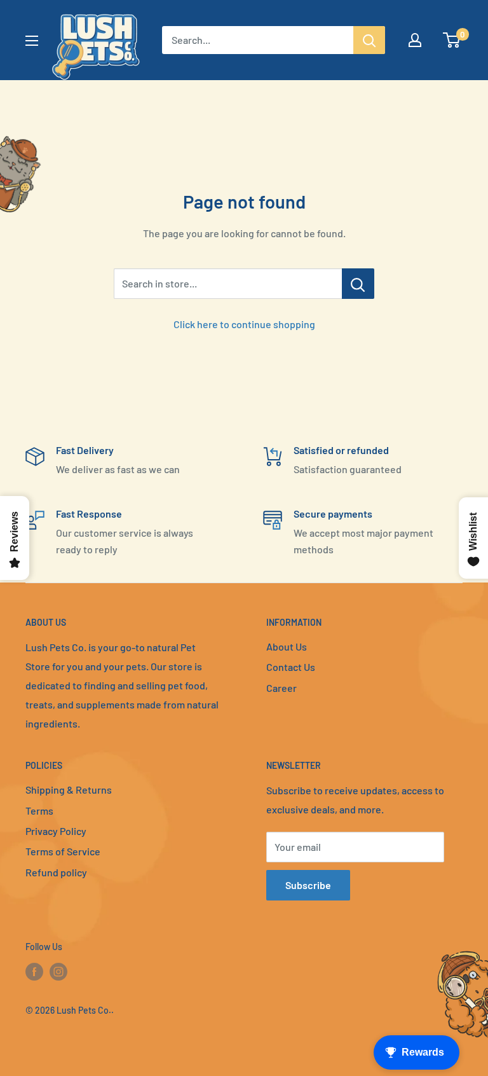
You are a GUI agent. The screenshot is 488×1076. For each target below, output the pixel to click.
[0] (452, 40)
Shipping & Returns (68, 789)
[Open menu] (31, 41)
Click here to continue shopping (244, 324)
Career (281, 688)
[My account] (415, 40)
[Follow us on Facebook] (34, 971)
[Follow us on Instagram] (58, 971)
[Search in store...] (358, 283)
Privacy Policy (55, 831)
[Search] (369, 40)
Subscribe (308, 885)
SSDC (70, 1035)
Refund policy (56, 872)
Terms (39, 810)
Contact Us (290, 667)
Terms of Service (62, 851)
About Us (286, 646)
